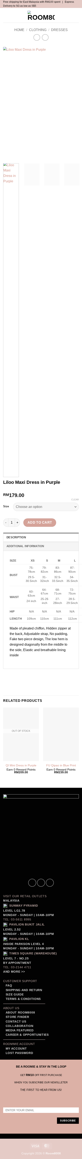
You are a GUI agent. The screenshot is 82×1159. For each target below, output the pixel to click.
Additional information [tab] (25, 546)
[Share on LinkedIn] (44, 674)
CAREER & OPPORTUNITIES (27, 1034)
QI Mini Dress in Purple (21, 765)
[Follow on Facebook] (32, 883)
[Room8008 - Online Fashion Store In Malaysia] (41, 15)
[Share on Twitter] (22, 674)
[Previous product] (45, 37)
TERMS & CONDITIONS (23, 999)
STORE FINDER (17, 1017)
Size (6, 506)
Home (19, 30)
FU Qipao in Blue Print (61, 765)
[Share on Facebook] (14, 674)
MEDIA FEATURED (19, 1030)
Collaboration (19, 1026)
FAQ (8, 985)
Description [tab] (16, 537)
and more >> (14, 971)
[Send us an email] (50, 883)
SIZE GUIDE (14, 994)
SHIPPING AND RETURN (24, 990)
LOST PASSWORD (19, 1053)
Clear (75, 499)
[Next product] (36, 37)
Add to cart (40, 522)
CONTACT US (16, 1021)
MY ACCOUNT (16, 1048)
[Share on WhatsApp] (7, 674)
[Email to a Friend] (29, 674)
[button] (7, 15)
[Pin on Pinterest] (37, 674)
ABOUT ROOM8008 (20, 1012)
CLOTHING (37, 30)
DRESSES (59, 30)
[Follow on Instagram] (41, 883)
